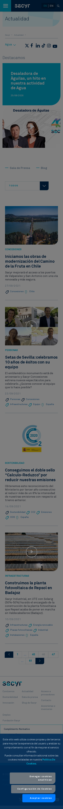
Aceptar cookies (41, 798)
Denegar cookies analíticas (41, 778)
